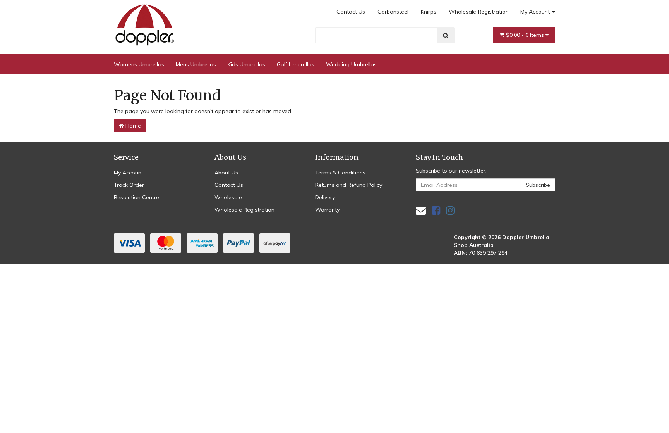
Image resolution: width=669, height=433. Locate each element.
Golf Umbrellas (295, 64)
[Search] (446, 35)
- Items (525, 34)
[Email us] (421, 210)
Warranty (327, 209)
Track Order (129, 184)
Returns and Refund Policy (348, 184)
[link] (436, 210)
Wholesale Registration (479, 11)
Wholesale (228, 197)
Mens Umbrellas (196, 64)
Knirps (428, 11)
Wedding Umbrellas (351, 64)
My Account (535, 11)
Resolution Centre (136, 197)
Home (132, 125)
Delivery (325, 197)
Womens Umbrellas (139, 64)
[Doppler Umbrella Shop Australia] (145, 22)
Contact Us (350, 11)
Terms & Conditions (340, 172)
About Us (226, 172)
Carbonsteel (392, 11)
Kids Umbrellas (246, 64)
